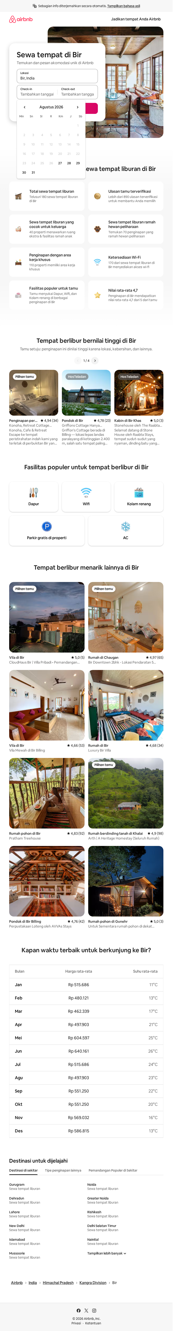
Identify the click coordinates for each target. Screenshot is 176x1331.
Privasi (76, 1323)
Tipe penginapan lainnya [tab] (63, 1170)
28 (69, 163)
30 (24, 172)
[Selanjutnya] (95, 360)
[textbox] (37, 94)
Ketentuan (93, 1323)
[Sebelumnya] (78, 360)
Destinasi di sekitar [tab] (23, 1170)
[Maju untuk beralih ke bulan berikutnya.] (77, 107)
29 (78, 163)
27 (60, 163)
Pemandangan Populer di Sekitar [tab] (113, 1170)
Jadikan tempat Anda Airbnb (136, 19)
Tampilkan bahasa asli (123, 6)
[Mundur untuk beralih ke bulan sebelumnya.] (24, 107)
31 (33, 172)
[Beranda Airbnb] (21, 19)
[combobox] (57, 78)
